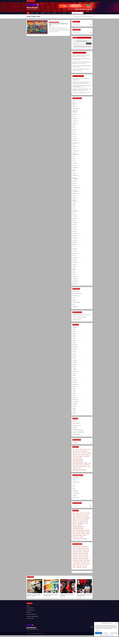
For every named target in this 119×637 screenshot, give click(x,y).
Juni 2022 (74, 373)
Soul (73, 268)
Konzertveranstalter (86, 456)
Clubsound (74, 110)
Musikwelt (79, 580)
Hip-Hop (73, 163)
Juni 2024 (74, 353)
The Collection (84, 563)
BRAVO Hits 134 (79, 516)
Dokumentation (74, 154)
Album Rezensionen (75, 291)
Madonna (81, 556)
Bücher (73, 102)
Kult (86, 523)
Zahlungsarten (74, 427)
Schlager (73, 266)
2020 (73, 449)
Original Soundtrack (87, 560)
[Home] (28, 13)
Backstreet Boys (79, 548)
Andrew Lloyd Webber (84, 546)
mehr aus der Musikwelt (78, 76)
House (73, 125)
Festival (85, 452)
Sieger (74, 466)
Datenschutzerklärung (107, 635)
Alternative (74, 211)
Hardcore (73, 235)
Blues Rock (74, 218)
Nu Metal (73, 244)
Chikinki (74, 479)
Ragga (73, 203)
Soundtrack (74, 276)
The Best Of (79, 563)
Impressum (111, 635)
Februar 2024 (74, 360)
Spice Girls (88, 314)
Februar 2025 (74, 344)
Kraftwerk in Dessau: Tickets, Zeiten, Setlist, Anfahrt (80, 69)
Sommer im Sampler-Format (83, 466)
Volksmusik (74, 278)
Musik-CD (77, 464)
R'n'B (73, 274)
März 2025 (74, 342)
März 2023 (74, 366)
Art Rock (73, 213)
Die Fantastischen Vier (86, 551)
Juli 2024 (73, 351)
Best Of (84, 548)
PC (72, 144)
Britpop (73, 220)
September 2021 (75, 384)
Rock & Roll (74, 257)
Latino (73, 195)
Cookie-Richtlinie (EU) (76, 434)
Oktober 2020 (74, 404)
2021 (88, 9)
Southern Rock (74, 262)
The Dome (88, 563)
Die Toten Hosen (75, 553)
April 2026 (74, 333)
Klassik (73, 177)
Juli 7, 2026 (79, 597)
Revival (80, 464)
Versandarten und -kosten (76, 425)
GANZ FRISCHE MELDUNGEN (80, 52)
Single (77, 466)
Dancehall (74, 201)
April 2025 (74, 340)
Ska (73, 205)
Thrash (73, 264)
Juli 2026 (73, 329)
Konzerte (81, 456)
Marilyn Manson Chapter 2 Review (78, 461)
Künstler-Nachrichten (75, 295)
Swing (73, 173)
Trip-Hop (73, 138)
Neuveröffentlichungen (76, 302)
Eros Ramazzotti (85, 553)
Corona (91, 9)
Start (75, 16)
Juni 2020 (74, 406)
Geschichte (89, 452)
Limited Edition (75, 556)
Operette (73, 181)
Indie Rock (74, 240)
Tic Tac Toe (74, 565)
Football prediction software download (78, 314)
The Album (74, 563)
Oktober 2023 (74, 362)
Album (78, 9)
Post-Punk (74, 251)
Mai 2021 (73, 393)
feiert (82, 452)
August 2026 (74, 327)
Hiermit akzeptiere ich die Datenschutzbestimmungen (82, 46)
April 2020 (74, 410)
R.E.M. (74, 488)
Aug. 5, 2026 (47, 597)
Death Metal (74, 222)
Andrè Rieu (74, 548)
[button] (117, 623)
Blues (73, 100)
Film (73, 156)
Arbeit (82, 514)
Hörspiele (74, 165)
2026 (86, 9)
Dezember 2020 (75, 399)
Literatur (73, 297)
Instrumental (74, 167)
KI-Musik (74, 456)
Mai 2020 (73, 408)
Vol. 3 (86, 565)
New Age (73, 185)
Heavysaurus (75, 454)
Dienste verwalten (97, 630)
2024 (80, 9)
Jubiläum (83, 9)
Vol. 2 (84, 565)
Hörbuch (73, 104)
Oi (72, 246)
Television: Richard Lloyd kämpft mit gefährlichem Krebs (81, 65)
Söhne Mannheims (76, 497)
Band (74, 516)
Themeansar (43, 633)
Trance (73, 136)
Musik (76, 9)
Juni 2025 (74, 338)
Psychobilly (74, 253)
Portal (73, 304)
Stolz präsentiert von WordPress (30, 633)
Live (78, 556)
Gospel (73, 272)
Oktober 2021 (74, 382)
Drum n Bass (74, 120)
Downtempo (74, 118)
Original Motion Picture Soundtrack (78, 560)
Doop (74, 484)
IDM (73, 127)
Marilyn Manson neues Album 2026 (78, 530)
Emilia (74, 486)
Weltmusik (74, 283)
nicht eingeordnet (75, 187)
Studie (89, 466)
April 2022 (74, 375)
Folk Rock (74, 224)
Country (73, 148)
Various (78, 565)
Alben (86, 449)
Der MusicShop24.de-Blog (76, 293)
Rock (73, 210)
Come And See (75, 452)
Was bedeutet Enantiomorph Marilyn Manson (80, 538)
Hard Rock (74, 233)
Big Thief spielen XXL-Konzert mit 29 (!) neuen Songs (81, 58)
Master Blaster (75, 490)
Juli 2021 (73, 388)
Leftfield (73, 129)
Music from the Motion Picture (83, 558)
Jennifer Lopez (83, 454)
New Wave (74, 242)
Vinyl (79, 468)
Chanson (73, 106)
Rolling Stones (87, 464)
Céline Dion (80, 551)
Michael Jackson (75, 558)
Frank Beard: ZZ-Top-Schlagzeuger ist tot (79, 92)
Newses (39, 633)
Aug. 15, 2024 (52, 26)
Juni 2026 (74, 331)
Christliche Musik (75, 108)
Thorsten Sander (75, 477)
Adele (84, 449)
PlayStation (74, 146)
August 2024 (74, 349)
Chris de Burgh (75, 551)
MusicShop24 (32, 7)
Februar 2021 (74, 397)
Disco (73, 116)
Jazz (73, 169)
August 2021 (74, 386)
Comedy (73, 140)
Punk (73, 255)
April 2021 (74, 395)
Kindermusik (74, 175)
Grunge (73, 231)
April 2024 (74, 355)
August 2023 (74, 364)
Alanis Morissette (77, 546)
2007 (73, 546)
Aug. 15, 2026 (30, 597)
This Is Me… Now (75, 468)
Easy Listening (74, 191)
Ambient (73, 114)
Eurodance (74, 193)
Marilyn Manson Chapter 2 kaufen (78, 459)
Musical (73, 183)
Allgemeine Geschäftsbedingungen (32, 616)
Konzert (77, 456)
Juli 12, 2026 (63, 597)
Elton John (80, 553)
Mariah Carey (86, 556)
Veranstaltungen (75, 306)
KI (78, 521)
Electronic (74, 123)
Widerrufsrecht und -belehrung (77, 429)
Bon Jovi (87, 548)
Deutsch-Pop (74, 150)
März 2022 (74, 377)
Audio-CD (87, 514)
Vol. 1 (81, 565)
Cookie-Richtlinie (101, 635)
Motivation (87, 530)
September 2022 (75, 371)
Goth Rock (74, 229)
